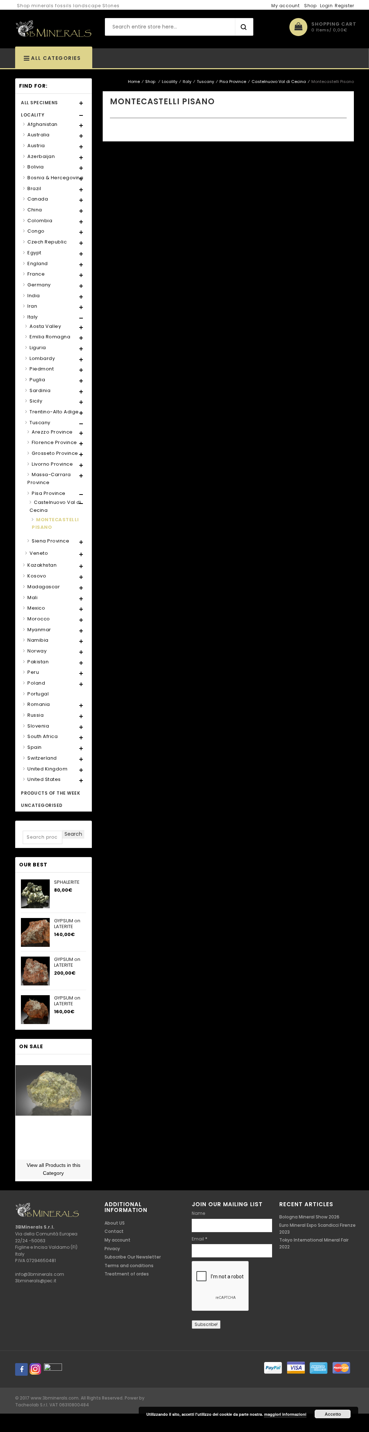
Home (134, 81)
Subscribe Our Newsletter (133, 1257)
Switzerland (42, 758)
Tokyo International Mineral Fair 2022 (313, 1243)
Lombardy (42, 358)
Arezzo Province (52, 432)
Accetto (333, 1414)
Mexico (36, 608)
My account (285, 6)
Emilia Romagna (50, 336)
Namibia (38, 640)
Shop (310, 6)
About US (115, 1223)
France (36, 274)
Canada (37, 199)
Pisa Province (232, 81)
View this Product (53, 1153)
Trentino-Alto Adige (54, 411)
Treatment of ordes (127, 1274)
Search (73, 834)
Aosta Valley (45, 326)
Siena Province (50, 540)
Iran (32, 306)
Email (199, 1239)
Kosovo (36, 575)
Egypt (34, 252)
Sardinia (40, 390)
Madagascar (43, 586)
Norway (36, 650)
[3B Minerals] (53, 29)
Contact (114, 1231)
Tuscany (205, 81)
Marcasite (53, 1132)
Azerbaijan (41, 156)
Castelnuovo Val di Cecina (279, 81)
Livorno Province (52, 464)
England (37, 263)
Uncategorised (42, 805)
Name (198, 1213)
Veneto (39, 553)
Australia (38, 134)
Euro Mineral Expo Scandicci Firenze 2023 (317, 1228)
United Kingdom (47, 768)
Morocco (38, 618)
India (33, 295)
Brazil (34, 188)
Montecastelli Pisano (55, 523)
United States (44, 779)
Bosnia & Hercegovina (55, 177)
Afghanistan (42, 124)
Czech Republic (47, 241)
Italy (187, 81)
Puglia (37, 379)
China (34, 209)
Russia (35, 715)
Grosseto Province (55, 453)
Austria (36, 145)
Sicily (36, 400)
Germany (39, 284)
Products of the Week (50, 793)
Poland (36, 683)
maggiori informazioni (285, 1414)
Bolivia (35, 166)
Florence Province (54, 442)
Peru (33, 672)
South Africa (42, 736)
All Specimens (39, 103)
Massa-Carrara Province (49, 478)
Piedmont (42, 368)
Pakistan (38, 661)
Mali (32, 597)
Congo (36, 231)
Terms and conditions (129, 1265)
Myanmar (39, 629)
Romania (38, 704)
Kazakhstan (42, 565)
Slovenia (38, 725)
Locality (169, 81)
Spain (34, 747)
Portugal (38, 693)
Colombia (39, 220)
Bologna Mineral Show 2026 (309, 1217)
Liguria (38, 347)
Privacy (112, 1249)
